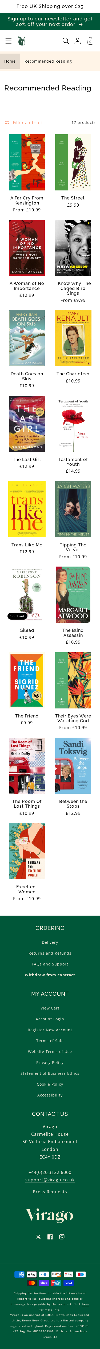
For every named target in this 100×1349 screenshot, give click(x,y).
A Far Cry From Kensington (26, 200)
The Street (73, 198)
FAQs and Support (50, 964)
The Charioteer (73, 374)
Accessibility (49, 1095)
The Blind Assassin (73, 633)
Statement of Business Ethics (50, 1073)
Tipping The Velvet (73, 547)
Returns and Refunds (50, 953)
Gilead (27, 630)
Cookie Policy (50, 1084)
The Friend (27, 716)
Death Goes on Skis (27, 376)
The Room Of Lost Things (27, 804)
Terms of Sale (50, 1040)
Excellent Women (26, 889)
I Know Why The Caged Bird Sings (73, 288)
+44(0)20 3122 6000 (50, 1172)
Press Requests (50, 1192)
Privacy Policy (49, 1062)
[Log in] (77, 41)
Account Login (50, 1018)
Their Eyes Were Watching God (73, 718)
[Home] (21, 41)
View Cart (50, 1008)
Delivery (50, 942)
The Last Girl (27, 459)
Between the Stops (73, 804)
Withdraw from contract (50, 974)
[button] (8, 41)
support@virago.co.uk (50, 1180)
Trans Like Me (26, 545)
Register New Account (50, 1029)
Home (10, 61)
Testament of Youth (73, 462)
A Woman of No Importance (27, 286)
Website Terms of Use (50, 1051)
